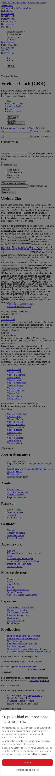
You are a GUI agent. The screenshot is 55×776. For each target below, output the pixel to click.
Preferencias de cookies (27, 769)
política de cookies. (39, 754)
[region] (27, 743)
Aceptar (27, 762)
